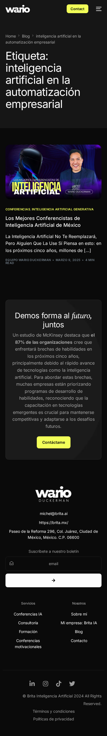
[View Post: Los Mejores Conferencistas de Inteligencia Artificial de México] (53, 172)
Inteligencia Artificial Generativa (63, 209)
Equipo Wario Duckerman (28, 260)
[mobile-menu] (98, 9)
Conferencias (17, 209)
